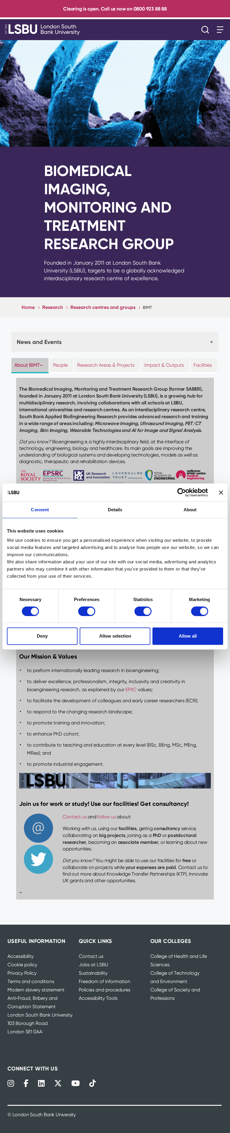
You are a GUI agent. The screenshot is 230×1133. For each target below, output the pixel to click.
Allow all (188, 635)
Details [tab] (115, 509)
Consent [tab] (40, 509)
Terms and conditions (30, 981)
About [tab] (190, 509)
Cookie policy (22, 964)
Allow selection (115, 635)
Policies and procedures (104, 990)
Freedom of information (104, 981)
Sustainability (93, 973)
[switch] (86, 611)
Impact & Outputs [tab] (164, 365)
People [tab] (60, 365)
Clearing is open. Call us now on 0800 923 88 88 (115, 9)
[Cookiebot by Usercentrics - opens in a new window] (181, 492)
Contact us (75, 817)
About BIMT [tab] (27, 365)
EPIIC (131, 689)
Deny (42, 635)
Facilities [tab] (202, 365)
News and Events (39, 341)
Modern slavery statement (35, 990)
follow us (106, 817)
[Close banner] (221, 492)
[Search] (207, 29)
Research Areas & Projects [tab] (105, 365)
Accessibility (20, 956)
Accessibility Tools (98, 998)
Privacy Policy (22, 973)
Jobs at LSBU (93, 964)
